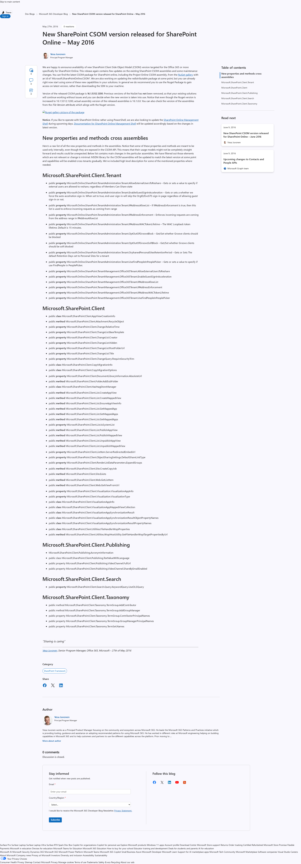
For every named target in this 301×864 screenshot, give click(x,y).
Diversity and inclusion (71, 855)
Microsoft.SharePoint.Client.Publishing (239, 92)
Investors (55, 855)
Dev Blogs (30, 13)
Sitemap (28, 862)
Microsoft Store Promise (275, 844)
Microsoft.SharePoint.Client (234, 87)
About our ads (127, 862)
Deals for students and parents (183, 848)
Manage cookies (66, 862)
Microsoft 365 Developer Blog (53, 13)
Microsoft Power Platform (71, 851)
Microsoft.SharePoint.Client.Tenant (237, 82)
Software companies (267, 851)
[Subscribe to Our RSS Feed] (184, 783)
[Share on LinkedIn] (61, 685)
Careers (294, 851)
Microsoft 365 (51, 851)
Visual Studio (284, 851)
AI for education (206, 848)
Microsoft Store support (208, 844)
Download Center (188, 844)
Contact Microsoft (41, 862)
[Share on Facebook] (44, 685)
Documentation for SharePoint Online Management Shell (105, 123)
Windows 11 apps (155, 844)
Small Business (128, 851)
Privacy (54, 862)
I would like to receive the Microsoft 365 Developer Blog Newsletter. (90, 810)
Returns (224, 844)
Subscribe (55, 819)
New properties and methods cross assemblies (241, 75)
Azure (138, 851)
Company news (23, 855)
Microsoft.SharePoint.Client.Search (237, 98)
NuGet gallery (185, 74)
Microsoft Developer (151, 851)
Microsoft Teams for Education (67, 848)
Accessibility (88, 855)
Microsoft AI (6, 851)
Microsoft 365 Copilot (110, 851)
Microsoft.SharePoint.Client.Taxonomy (239, 103)
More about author (51, 740)
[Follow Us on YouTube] (177, 783)
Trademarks (92, 862)
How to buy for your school (120, 848)
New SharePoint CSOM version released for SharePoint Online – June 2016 (246, 134)
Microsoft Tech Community (222, 851)
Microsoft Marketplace (246, 851)
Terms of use (80, 862)
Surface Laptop (18, 844)
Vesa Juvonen (57, 54)
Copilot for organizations (84, 844)
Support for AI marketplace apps (193, 851)
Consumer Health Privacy (12, 862)
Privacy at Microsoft (41, 855)
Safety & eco (104, 862)
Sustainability (101, 855)
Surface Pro (5, 844)
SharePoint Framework (55, 670)
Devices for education (42, 848)
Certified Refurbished (253, 844)
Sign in (5, 16)
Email (52, 784)
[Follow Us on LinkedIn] (169, 783)
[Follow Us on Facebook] (154, 783)
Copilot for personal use (108, 844)
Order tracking (236, 844)
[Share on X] (53, 685)
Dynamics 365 (37, 851)
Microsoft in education (21, 848)
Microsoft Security (21, 851)
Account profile (172, 844)
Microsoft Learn (169, 851)
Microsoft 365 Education (94, 848)
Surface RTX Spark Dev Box (59, 844)
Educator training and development (151, 848)
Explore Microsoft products (133, 844)
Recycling (115, 862)
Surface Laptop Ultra (36, 844)
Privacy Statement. (123, 810)
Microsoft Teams (91, 851)
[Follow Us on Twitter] (162, 783)
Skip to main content (10, 1)
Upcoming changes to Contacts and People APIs (243, 160)
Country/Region (57, 797)
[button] (63, 112)
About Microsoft (8, 855)
